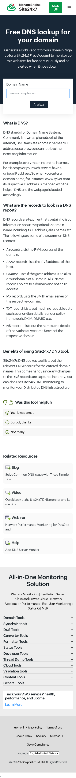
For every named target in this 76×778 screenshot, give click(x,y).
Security (41, 736)
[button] (38, 412)
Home (18, 727)
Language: (22, 753)
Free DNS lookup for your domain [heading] (38, 36)
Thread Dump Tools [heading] (18, 659)
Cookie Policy (24, 736)
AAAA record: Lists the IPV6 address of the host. (38, 264)
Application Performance (22, 603)
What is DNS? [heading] (15, 123)
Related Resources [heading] (20, 456)
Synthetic (47, 594)
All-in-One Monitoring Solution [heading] (38, 581)
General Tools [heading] (13, 683)
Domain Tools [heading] (13, 618)
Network (56, 599)
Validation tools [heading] (15, 671)
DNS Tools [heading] (11, 630)
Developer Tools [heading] (15, 654)
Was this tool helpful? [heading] (33, 402)
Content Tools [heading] (14, 677)
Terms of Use (54, 727)
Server (60, 594)
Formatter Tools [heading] (15, 642)
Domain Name (17, 84)
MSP (45, 608)
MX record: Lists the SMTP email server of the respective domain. (37, 298)
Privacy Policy (34, 727)
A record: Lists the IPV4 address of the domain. (34, 252)
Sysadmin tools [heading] (15, 624)
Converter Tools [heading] (15, 636)
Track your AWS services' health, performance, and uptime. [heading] (30, 696)
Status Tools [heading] (12, 647)
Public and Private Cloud (31, 599)
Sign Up (55, 7)
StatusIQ (34, 608)
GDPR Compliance (38, 744)
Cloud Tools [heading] (12, 665)
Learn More (13, 705)
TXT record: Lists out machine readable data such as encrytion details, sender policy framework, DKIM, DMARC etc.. (39, 314)
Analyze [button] (39, 104)
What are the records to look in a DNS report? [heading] (37, 207)
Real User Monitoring (56, 603)
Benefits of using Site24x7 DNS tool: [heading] (36, 351)
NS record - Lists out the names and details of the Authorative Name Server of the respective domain (38, 331)
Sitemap (55, 736)
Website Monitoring (25, 594)
